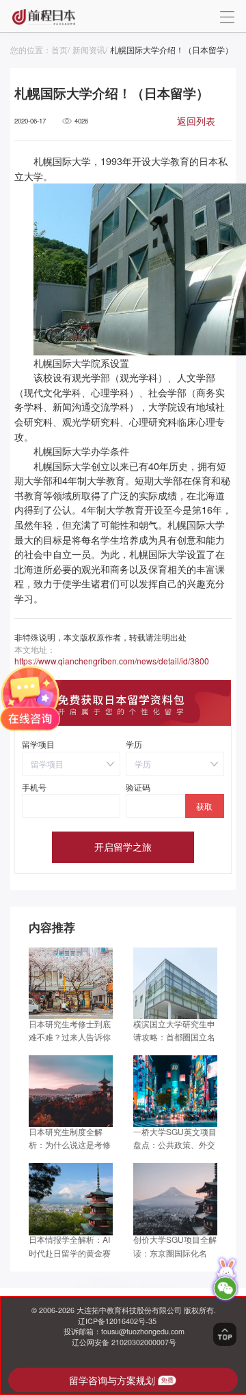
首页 (59, 49)
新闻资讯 (88, 49)
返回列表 (196, 121)
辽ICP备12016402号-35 (117, 1321)
